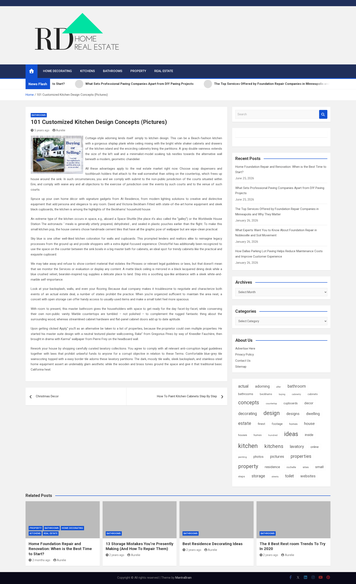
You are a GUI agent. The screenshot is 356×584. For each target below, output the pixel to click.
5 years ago (41, 130)
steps (241, 476)
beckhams (266, 394)
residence (272, 467)
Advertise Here (245, 348)
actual (243, 386)
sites (306, 467)
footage (277, 424)
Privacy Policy (244, 354)
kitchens (273, 446)
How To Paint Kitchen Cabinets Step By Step (187, 396)
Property (138, 71)
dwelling (313, 413)
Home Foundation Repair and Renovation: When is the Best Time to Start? (60, 548)
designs (293, 413)
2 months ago (41, 560)
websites (308, 476)
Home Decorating (57, 71)
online (314, 447)
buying (282, 394)
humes (258, 435)
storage (258, 476)
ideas (291, 433)
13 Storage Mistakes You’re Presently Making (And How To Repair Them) (139, 546)
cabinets (313, 394)
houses (242, 435)
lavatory (297, 446)
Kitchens (87, 71)
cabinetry (296, 394)
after (278, 387)
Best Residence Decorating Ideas (212, 543)
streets (275, 476)
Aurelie (60, 130)
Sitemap (240, 366)
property (248, 466)
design (271, 413)
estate (244, 423)
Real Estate (163, 71)
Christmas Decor (47, 396)
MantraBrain (183, 577)
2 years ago (116, 555)
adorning (262, 386)
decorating (247, 413)
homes (293, 423)
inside (309, 435)
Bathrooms (112, 71)
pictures (277, 456)
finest (261, 423)
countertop (271, 403)
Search (323, 114)
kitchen (248, 445)
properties (301, 456)
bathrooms (245, 394)
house (309, 423)
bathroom (297, 386)
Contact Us (243, 361)
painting (242, 457)
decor (308, 403)
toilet (289, 476)
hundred (273, 435)
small (319, 467)
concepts (248, 403)
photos (258, 457)
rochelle (291, 467)
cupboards (290, 403)
